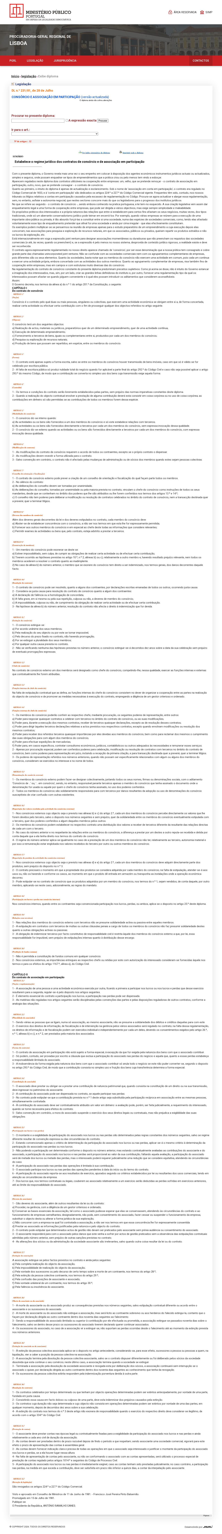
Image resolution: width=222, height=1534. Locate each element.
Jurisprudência (65, 60)
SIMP (209, 12)
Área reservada (185, 12)
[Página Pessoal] (40, 12)
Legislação (35, 60)
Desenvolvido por (194, 1527)
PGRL (13, 60)
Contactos (201, 60)
